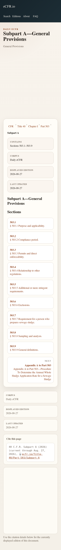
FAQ (35, 16)
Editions (16, 16)
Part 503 (45, 126)
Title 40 (21, 126)
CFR (11, 126)
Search (6, 16)
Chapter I (33, 126)
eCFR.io (9, 6)
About (26, 16)
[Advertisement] (30, 86)
